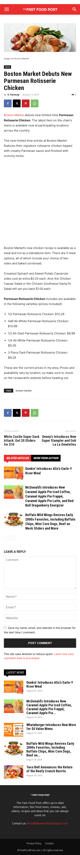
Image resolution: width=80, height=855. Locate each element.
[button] (74, 9)
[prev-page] (6, 538)
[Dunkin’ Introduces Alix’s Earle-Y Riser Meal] (13, 473)
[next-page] (12, 538)
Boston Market (14, 115)
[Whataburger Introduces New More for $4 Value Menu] (13, 730)
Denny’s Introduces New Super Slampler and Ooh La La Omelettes (59, 440)
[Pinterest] (26, 103)
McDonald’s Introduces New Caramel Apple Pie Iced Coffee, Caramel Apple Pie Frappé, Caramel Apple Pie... (49, 707)
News (7, 67)
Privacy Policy (34, 843)
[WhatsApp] (34, 103)
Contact (49, 843)
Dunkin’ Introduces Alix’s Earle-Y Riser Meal (49, 684)
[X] (17, 103)
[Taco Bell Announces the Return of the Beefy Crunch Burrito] (13, 772)
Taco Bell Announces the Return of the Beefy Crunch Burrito (49, 769)
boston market (23, 390)
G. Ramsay (13, 94)
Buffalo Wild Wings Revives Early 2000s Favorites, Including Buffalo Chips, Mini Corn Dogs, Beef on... (50, 749)
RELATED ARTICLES (17, 458)
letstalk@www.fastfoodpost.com (47, 823)
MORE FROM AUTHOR (45, 458)
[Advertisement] (40, 204)
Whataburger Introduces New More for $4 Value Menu (51, 727)
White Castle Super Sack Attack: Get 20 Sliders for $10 (21, 440)
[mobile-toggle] (6, 9)
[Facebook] (8, 103)
